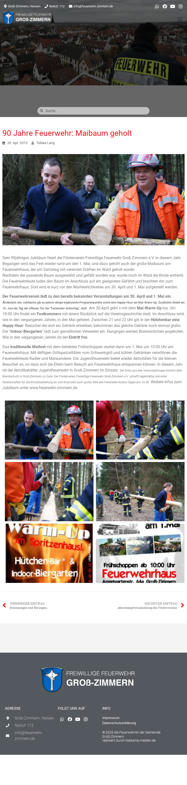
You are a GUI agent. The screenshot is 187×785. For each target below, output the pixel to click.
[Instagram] (181, 6)
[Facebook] (165, 6)
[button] (180, 19)
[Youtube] (173, 6)
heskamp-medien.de (140, 740)
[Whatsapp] (157, 6)
